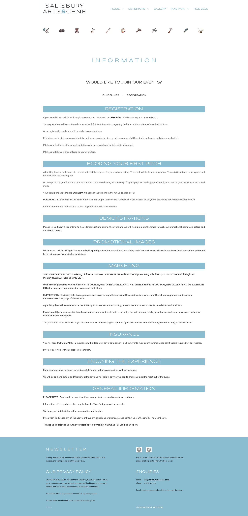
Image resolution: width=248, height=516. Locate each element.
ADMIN (49, 507)
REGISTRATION (137, 95)
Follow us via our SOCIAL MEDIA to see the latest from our (159, 457)
